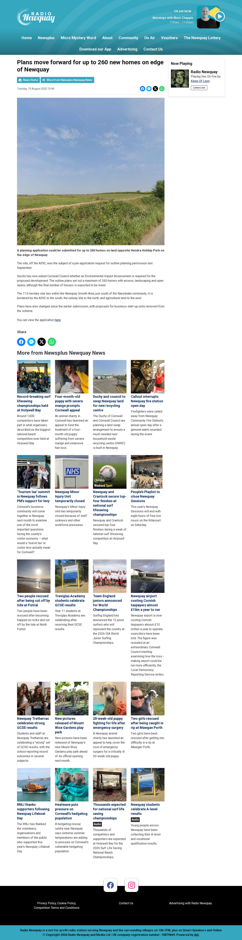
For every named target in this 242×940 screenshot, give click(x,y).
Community (128, 38)
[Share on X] (155, 88)
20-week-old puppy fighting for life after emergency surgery (109, 723)
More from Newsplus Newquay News (69, 79)
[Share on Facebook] (142, 88)
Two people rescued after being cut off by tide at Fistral (33, 600)
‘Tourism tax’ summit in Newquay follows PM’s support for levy (33, 496)
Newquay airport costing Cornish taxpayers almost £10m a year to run (145, 603)
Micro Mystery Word (78, 38)
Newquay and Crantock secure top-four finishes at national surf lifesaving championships (109, 503)
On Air (149, 38)
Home (27, 38)
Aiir (196, 935)
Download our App (95, 49)
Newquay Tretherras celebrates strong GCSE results (33, 723)
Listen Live (199, 87)
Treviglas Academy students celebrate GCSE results (70, 600)
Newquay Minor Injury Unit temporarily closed (70, 496)
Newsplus (46, 38)
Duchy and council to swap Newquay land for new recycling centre (109, 403)
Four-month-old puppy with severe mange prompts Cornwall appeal (69, 403)
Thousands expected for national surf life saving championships (109, 811)
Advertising (127, 49)
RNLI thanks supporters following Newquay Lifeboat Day (33, 811)
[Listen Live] (219, 16)
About (107, 38)
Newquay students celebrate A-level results (145, 809)
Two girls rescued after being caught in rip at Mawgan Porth (147, 723)
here (58, 320)
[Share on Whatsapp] (161, 88)
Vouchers (169, 38)
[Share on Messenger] (149, 88)
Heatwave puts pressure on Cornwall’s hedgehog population (71, 811)
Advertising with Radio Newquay (190, 903)
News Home (30, 79)
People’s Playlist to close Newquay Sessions (145, 496)
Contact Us (153, 49)
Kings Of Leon (200, 81)
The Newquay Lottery (202, 38)
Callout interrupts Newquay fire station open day (147, 401)
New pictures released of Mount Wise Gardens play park (69, 725)
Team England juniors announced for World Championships (107, 603)
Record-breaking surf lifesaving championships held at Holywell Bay (33, 403)
